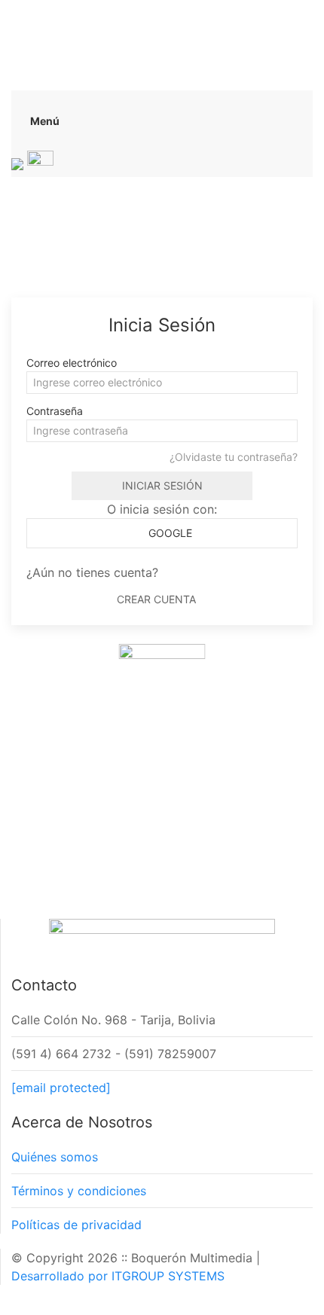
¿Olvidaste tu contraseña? (234, 456)
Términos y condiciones (78, 1190)
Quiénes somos (54, 1156)
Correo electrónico (71, 362)
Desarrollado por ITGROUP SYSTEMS (118, 1275)
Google (168, 532)
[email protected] (61, 1087)
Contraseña (54, 410)
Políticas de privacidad (76, 1224)
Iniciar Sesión (162, 485)
